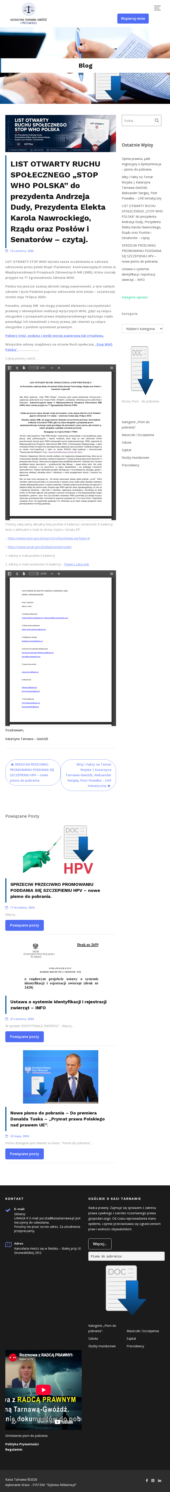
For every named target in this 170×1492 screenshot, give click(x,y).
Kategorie (130, 314)
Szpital (126, 450)
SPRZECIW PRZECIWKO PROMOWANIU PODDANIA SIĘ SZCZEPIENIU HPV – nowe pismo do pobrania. (32, 772)
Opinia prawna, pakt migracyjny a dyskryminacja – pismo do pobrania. (141, 164)
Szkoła (126, 442)
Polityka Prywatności (22, 1444)
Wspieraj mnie (133, 18)
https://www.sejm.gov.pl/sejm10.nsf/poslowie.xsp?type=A (49, 538)
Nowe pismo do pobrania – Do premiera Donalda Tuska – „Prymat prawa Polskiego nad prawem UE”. (57, 1119)
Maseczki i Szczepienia (138, 435)
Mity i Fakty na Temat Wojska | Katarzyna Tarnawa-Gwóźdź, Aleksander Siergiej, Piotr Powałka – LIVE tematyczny (88, 775)
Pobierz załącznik (76, 564)
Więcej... (100, 1243)
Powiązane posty (24, 925)
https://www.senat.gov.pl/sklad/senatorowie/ (40, 547)
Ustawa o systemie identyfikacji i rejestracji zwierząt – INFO (138, 274)
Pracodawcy (130, 465)
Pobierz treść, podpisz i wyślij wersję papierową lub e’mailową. (54, 336)
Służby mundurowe (135, 457)
